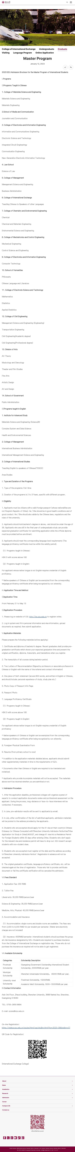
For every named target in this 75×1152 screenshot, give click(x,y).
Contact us (5, 1110)
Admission (5, 1097)
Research (5, 1093)
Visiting (6, 53)
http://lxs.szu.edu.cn (38, 617)
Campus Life (6, 1106)
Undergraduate (46, 49)
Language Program (22, 53)
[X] (8, 1138)
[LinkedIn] (22, 1138)
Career (4, 1101)
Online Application (44, 53)
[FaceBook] (4, 1138)
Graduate (62, 49)
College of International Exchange (18, 49)
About (4, 1081)
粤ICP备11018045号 (54, 1150)
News (4, 1085)
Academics (5, 1089)
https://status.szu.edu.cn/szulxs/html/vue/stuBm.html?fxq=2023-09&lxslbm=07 (36, 1028)
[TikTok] (19, 1138)
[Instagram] (12, 1138)
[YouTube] (15, 1138)
